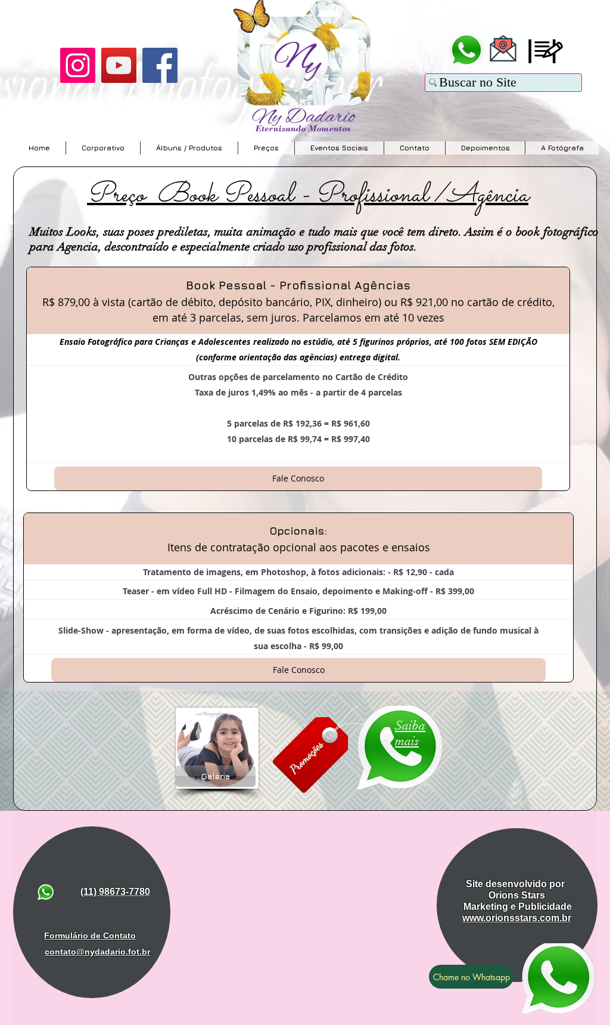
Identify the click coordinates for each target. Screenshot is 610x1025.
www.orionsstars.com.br (516, 918)
